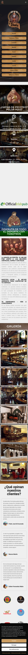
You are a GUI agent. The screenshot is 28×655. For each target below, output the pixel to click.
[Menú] (25, 2)
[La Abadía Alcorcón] (2, 2)
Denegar (14, 645)
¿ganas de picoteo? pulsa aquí (14, 108)
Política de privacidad (16, 653)
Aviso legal (23, 653)
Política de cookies (6, 653)
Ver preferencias (14, 649)
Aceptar (14, 640)
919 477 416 (14, 143)
